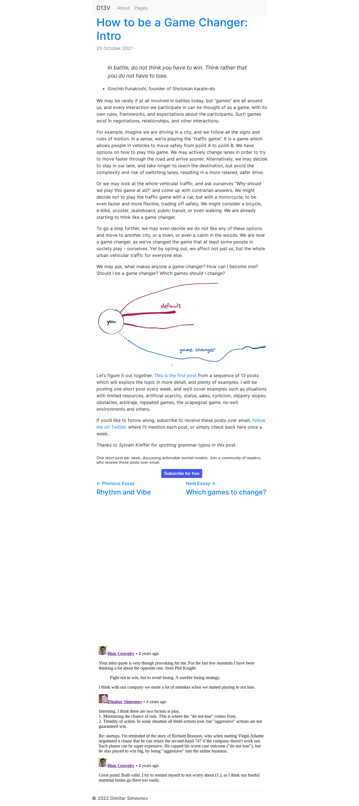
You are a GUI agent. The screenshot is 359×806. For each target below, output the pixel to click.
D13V (103, 7)
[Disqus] (181, 569)
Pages (141, 8)
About (123, 8)
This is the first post (175, 375)
